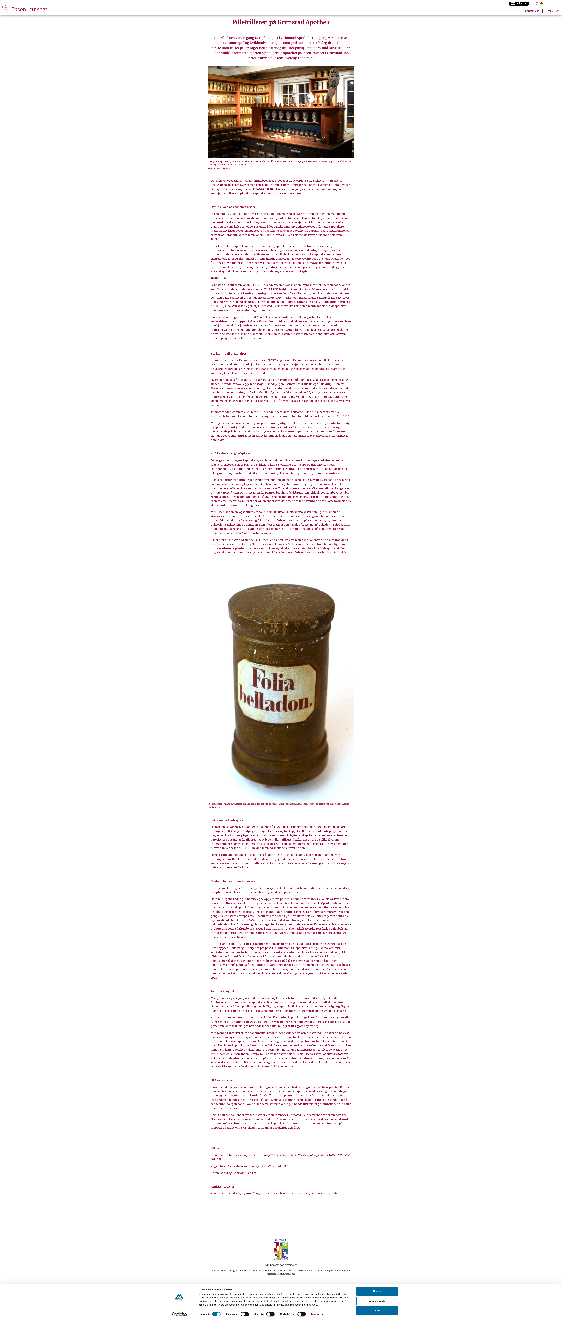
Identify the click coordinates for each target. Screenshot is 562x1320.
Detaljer (315, 1314)
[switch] (245, 1314)
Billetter (521, 3)
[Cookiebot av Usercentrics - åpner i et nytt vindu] (179, 1314)
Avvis (377, 1310)
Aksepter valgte (377, 1301)
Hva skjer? (552, 10)
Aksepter (377, 1291)
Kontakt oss (532, 10)
